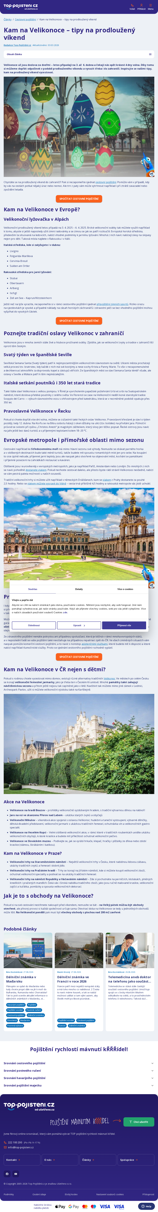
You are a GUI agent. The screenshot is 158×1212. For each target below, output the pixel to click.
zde (65, 612)
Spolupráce (127, 1160)
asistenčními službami (95, 644)
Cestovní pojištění (25, 19)
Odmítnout (34, 625)
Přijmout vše (124, 625)
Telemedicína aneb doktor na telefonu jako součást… (129, 979)
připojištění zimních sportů (112, 304)
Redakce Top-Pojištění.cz (17, 45)
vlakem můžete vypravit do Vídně (46, 483)
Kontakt (11, 1160)
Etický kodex (71, 1194)
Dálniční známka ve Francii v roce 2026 (73, 979)
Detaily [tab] (79, 589)
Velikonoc (109, 678)
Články (8, 19)
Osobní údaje (39, 1194)
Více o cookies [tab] (125, 589)
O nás (47, 1160)
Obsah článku (14, 54)
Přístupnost (148, 1194)
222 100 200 (15, 1142)
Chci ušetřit (141, 1122)
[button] (79, 1063)
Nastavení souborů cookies (110, 1194)
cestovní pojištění (106, 182)
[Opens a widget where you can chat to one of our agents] (146, 1206)
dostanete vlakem (36, 470)
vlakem (107, 480)
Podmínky (9, 1194)
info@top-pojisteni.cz (21, 1147)
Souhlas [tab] (32, 589)
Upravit (77, 625)
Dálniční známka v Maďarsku (21, 979)
